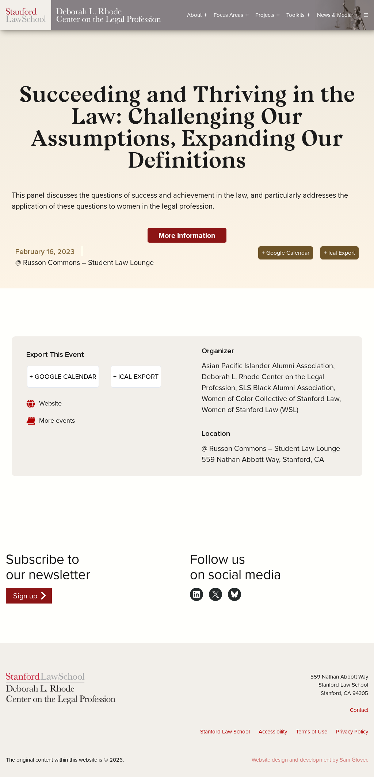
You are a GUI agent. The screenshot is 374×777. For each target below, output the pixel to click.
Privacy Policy (352, 731)
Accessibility (273, 731)
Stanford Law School (225, 731)
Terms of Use (311, 731)
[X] (215, 594)
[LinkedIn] (196, 594)
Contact (359, 710)
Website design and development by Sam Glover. (310, 759)
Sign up (25, 595)
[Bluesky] (234, 594)
